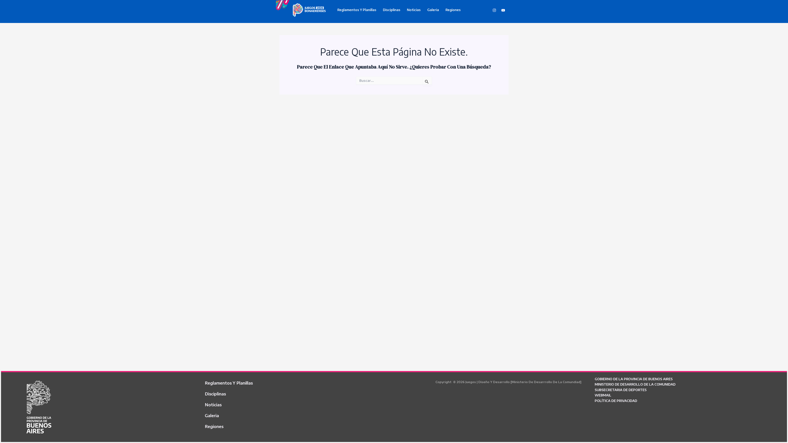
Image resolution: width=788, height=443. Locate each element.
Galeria (433, 10)
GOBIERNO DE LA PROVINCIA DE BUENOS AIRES (634, 379)
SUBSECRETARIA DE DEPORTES (621, 390)
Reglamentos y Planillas (356, 10)
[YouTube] (503, 10)
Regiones (453, 10)
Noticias (414, 10)
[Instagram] (494, 10)
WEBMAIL (603, 395)
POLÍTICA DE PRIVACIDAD (616, 401)
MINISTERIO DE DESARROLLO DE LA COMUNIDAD (635, 384)
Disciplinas (391, 10)
